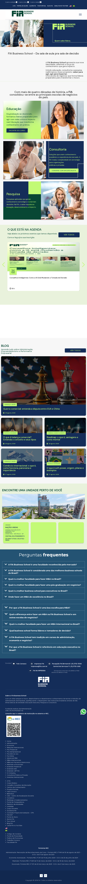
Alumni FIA (32, 6)
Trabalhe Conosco (13, 840)
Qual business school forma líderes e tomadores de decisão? (40, 631)
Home (9, 741)
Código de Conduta (14, 834)
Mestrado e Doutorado (15, 764)
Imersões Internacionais (15, 777)
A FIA (14, 6)
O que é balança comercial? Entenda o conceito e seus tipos (19, 438)
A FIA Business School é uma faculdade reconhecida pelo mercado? (42, 564)
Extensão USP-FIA (13, 771)
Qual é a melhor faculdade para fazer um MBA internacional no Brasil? (44, 624)
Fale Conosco (21, 664)
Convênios (10, 798)
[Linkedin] (45, 876)
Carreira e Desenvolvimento (56, 433)
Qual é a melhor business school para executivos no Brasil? (38, 591)
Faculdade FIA (12, 842)
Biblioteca (10, 794)
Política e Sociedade (10, 433)
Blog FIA (50, 6)
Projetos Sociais (12, 789)
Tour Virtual (41, 6)
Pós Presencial (12, 750)
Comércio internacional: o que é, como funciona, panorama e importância (19, 468)
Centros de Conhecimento (16, 787)
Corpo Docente (12, 808)
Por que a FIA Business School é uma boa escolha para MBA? (39, 608)
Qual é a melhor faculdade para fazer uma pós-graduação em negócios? (44, 585)
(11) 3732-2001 (75, 666)
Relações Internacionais (15, 747)
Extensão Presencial (14, 767)
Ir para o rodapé (35, 2)
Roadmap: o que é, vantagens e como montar (62, 438)
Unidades (10, 806)
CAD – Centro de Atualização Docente (20, 796)
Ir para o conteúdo (11, 2)
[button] (43, 564)
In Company (11, 773)
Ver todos (69, 234)
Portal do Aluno (22, 6)
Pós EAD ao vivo (12, 754)
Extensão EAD (12, 769)
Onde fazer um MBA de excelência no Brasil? (31, 597)
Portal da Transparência (15, 802)
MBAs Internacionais (14, 760)
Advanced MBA (12, 758)
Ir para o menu (23, 2)
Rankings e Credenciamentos (17, 800)
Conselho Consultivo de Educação (19, 785)
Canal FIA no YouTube (61, 6)
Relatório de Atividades (15, 804)
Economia (10, 745)
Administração (12, 743)
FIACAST (10, 815)
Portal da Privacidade (14, 836)
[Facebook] (41, 876)
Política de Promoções (15, 838)
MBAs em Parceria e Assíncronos (18, 762)
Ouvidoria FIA (11, 811)
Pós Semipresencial (14, 752)
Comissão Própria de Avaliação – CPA (20, 813)
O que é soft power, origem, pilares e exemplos (65, 469)
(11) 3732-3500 (76, 664)
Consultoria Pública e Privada (17, 775)
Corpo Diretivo (12, 783)
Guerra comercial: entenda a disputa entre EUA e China (31, 408)
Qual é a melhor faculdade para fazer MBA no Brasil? (34, 579)
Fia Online (10, 756)
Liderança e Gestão (10, 404)
